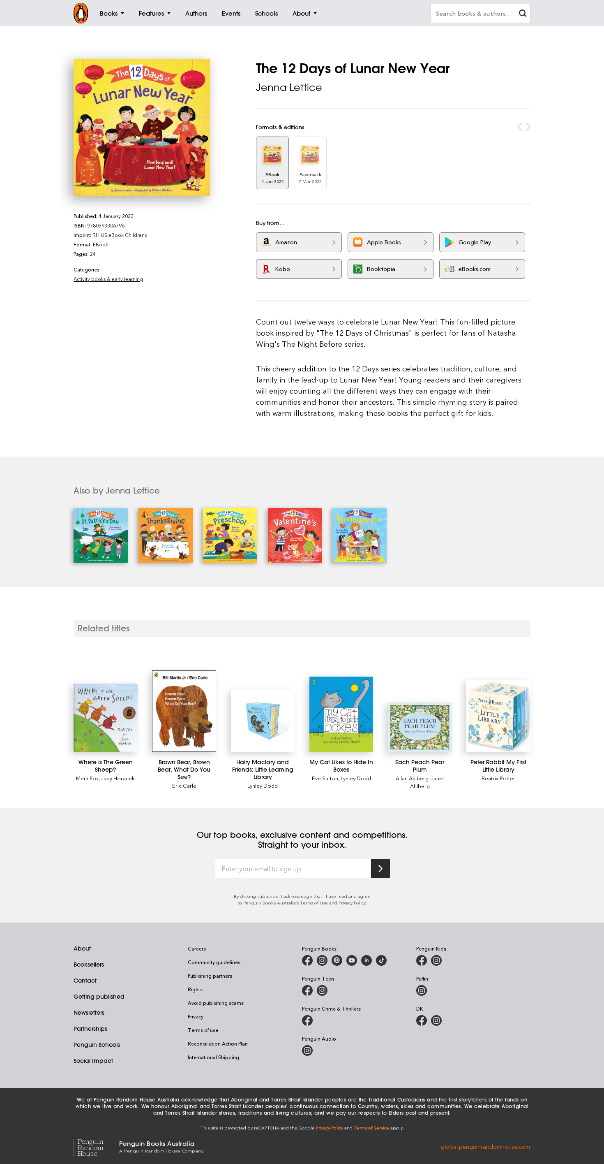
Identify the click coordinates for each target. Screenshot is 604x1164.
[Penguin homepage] (81, 13)
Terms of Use (314, 902)
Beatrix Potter (498, 778)
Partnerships (90, 1028)
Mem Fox (87, 778)
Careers (197, 948)
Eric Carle (184, 785)
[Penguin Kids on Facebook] (421, 960)
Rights (195, 989)
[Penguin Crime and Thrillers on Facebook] (307, 1020)
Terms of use (203, 1030)
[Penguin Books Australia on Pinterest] (337, 960)
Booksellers (89, 964)
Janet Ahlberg (427, 782)
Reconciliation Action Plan (218, 1043)
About (82, 948)
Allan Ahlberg (412, 778)
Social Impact (93, 1060)
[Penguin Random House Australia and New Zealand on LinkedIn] (366, 960)
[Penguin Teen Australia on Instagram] (322, 990)
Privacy (195, 1016)
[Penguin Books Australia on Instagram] (322, 960)
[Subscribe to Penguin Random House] (380, 868)
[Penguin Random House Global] (96, 1146)
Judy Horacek (118, 778)
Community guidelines (214, 962)
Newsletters (89, 1012)
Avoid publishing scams (216, 1002)
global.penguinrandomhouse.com (485, 1146)
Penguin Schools (97, 1044)
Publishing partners (210, 975)
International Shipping (213, 1057)
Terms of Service (371, 1127)
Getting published (99, 996)
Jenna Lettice (289, 87)
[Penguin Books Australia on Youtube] (351, 960)
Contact (85, 980)
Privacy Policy (352, 902)
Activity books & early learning (108, 279)
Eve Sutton (325, 778)
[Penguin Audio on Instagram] (307, 1050)
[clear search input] (522, 14)
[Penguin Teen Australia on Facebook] (307, 990)
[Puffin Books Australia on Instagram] (421, 990)
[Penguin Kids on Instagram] (436, 960)
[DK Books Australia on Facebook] (421, 1020)
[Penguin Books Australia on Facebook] (307, 960)
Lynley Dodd (262, 785)
